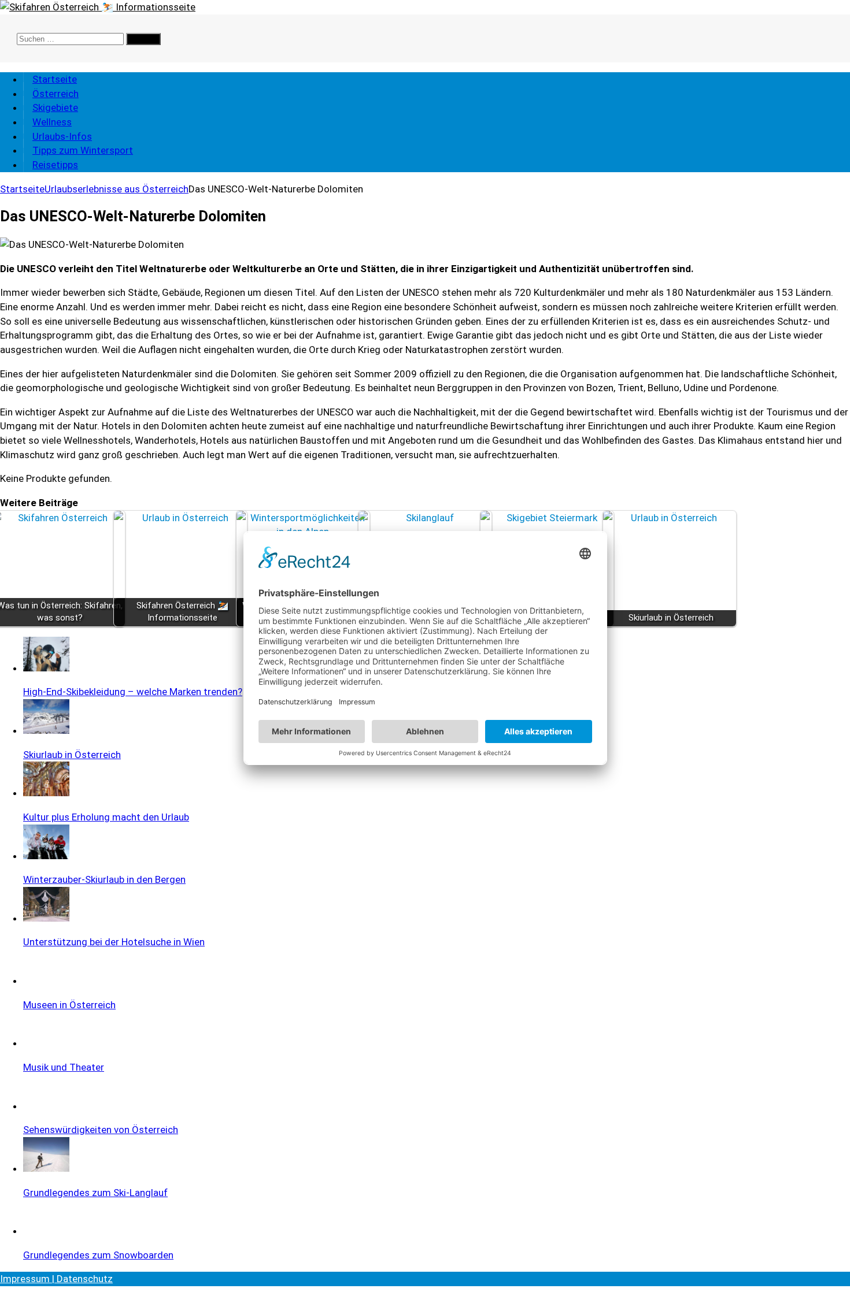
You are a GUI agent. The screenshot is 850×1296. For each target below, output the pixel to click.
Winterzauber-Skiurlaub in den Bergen (104, 879)
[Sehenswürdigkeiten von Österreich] (46, 1106)
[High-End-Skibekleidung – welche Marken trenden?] (46, 668)
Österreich (55, 93)
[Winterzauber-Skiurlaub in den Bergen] (46, 855)
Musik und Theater (63, 1067)
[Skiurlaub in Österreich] (46, 730)
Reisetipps (55, 164)
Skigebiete (55, 107)
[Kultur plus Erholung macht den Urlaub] (46, 793)
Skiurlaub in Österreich (72, 754)
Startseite (54, 79)
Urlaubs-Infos (62, 136)
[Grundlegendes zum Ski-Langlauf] (46, 1168)
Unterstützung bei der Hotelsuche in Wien (114, 942)
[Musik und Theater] (46, 1043)
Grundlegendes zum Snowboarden (98, 1255)
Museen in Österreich (69, 1005)
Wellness (52, 122)
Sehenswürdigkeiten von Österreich (100, 1129)
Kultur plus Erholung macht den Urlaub (106, 817)
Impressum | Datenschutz (56, 1278)
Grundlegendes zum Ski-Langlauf (95, 1192)
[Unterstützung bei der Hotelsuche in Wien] (46, 918)
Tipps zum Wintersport (82, 150)
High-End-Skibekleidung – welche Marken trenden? (132, 691)
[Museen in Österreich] (46, 980)
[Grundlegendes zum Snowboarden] (46, 1230)
